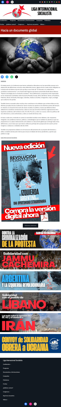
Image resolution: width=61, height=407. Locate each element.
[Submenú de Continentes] (7, 20)
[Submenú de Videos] (7, 399)
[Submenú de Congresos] (24, 24)
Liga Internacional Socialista (9, 137)
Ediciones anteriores (30, 225)
